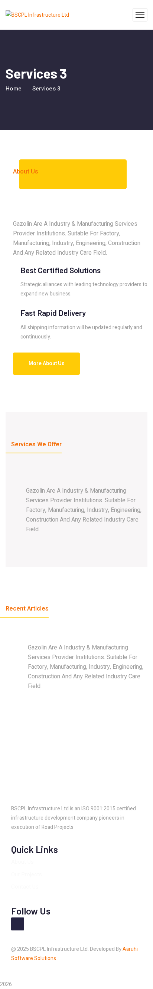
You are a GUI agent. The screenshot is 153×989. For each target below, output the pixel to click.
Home (14, 89)
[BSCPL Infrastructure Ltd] (37, 15)
